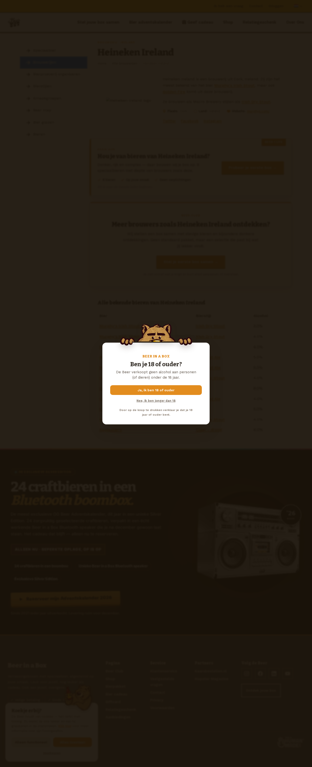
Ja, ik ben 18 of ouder (156, 390)
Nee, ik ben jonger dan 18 (156, 400)
